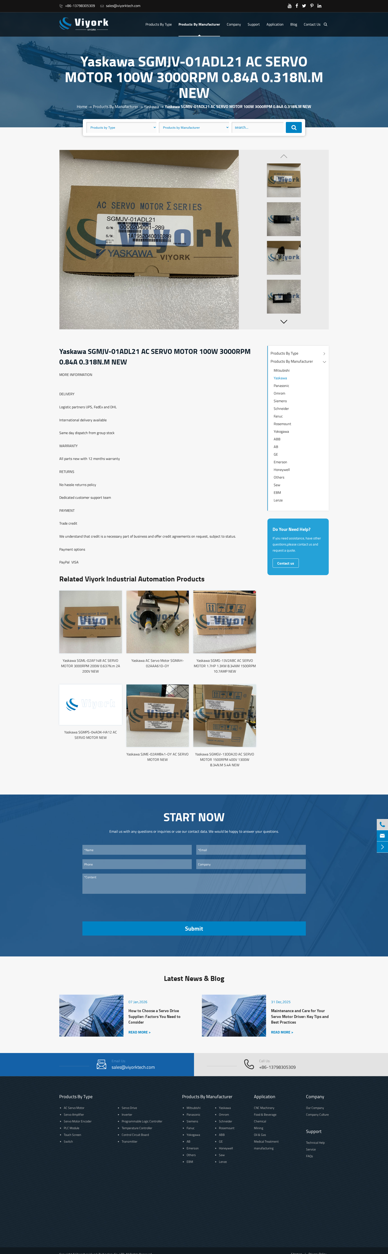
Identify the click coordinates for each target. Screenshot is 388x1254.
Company (234, 24)
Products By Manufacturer (199, 24)
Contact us (285, 563)
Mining (258, 1128)
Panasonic (281, 385)
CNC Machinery (264, 1107)
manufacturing (263, 1148)
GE (276, 454)
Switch (68, 1141)
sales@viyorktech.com (120, 5)
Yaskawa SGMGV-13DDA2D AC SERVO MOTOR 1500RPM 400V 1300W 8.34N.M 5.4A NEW (224, 759)
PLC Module (71, 1128)
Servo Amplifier (74, 1114)
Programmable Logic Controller (142, 1121)
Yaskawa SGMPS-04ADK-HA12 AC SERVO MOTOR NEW (90, 734)
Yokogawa (281, 431)
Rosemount (282, 423)
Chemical (260, 1121)
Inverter (127, 1114)
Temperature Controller (137, 1128)
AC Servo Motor (74, 1107)
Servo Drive (129, 1107)
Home (82, 107)
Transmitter (129, 1141)
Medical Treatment (266, 1141)
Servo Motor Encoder (78, 1121)
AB (276, 446)
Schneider (281, 408)
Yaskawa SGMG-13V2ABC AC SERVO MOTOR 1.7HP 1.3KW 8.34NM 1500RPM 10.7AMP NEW (225, 666)
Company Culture (317, 1114)
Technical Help (315, 1142)
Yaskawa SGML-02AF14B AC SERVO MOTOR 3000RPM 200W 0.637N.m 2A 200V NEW (90, 666)
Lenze (278, 500)
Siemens (280, 401)
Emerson (280, 462)
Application (275, 24)
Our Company (315, 1107)
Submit (194, 928)
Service (311, 1149)
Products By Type (159, 24)
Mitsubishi (282, 370)
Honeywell (282, 469)
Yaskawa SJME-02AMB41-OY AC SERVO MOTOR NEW (157, 756)
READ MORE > (139, 1032)
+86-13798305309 (77, 5)
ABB (277, 439)
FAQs (309, 1156)
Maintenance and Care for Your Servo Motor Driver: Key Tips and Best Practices (300, 1016)
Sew (277, 485)
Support (254, 24)
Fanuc (278, 416)
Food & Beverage (265, 1114)
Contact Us (312, 24)
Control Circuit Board (135, 1134)
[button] (284, 321)
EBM (277, 492)
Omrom (279, 393)
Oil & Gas (260, 1134)
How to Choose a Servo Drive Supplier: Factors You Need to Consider (154, 1016)
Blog (293, 24)
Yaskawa (151, 107)
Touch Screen (72, 1134)
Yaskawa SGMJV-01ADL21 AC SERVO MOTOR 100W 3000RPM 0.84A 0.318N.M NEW (238, 106)
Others (279, 477)
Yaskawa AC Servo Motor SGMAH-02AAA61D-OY (157, 663)
